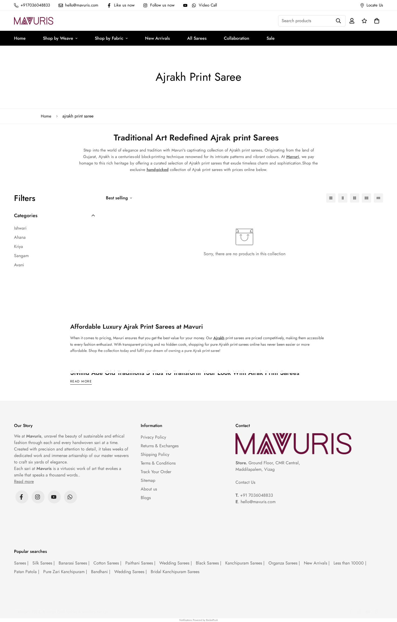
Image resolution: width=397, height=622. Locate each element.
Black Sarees (208, 563)
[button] (376, 21)
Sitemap (148, 480)
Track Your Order (156, 472)
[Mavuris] (33, 20)
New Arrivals (157, 38)
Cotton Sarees (107, 563)
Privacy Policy (153, 437)
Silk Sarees (43, 563)
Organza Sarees (284, 563)
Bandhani (100, 572)
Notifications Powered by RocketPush (198, 620)
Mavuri (292, 157)
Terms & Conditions (158, 463)
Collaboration (236, 38)
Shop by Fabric (109, 38)
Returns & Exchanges (160, 446)
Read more (81, 382)
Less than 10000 (350, 563)
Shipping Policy (155, 454)
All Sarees (197, 38)
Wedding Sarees (175, 563)
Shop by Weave (58, 38)
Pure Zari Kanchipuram (65, 572)
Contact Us (245, 482)
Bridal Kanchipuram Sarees (175, 572)
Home (20, 38)
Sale (271, 38)
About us (149, 489)
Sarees (21, 563)
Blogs (146, 498)
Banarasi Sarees (74, 563)
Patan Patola (26, 572)
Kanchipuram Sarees (244, 563)
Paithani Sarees (140, 563)
